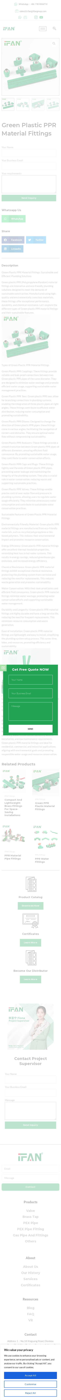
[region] (30, 1372)
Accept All (30, 1375)
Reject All (30, 1393)
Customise (30, 1384)
